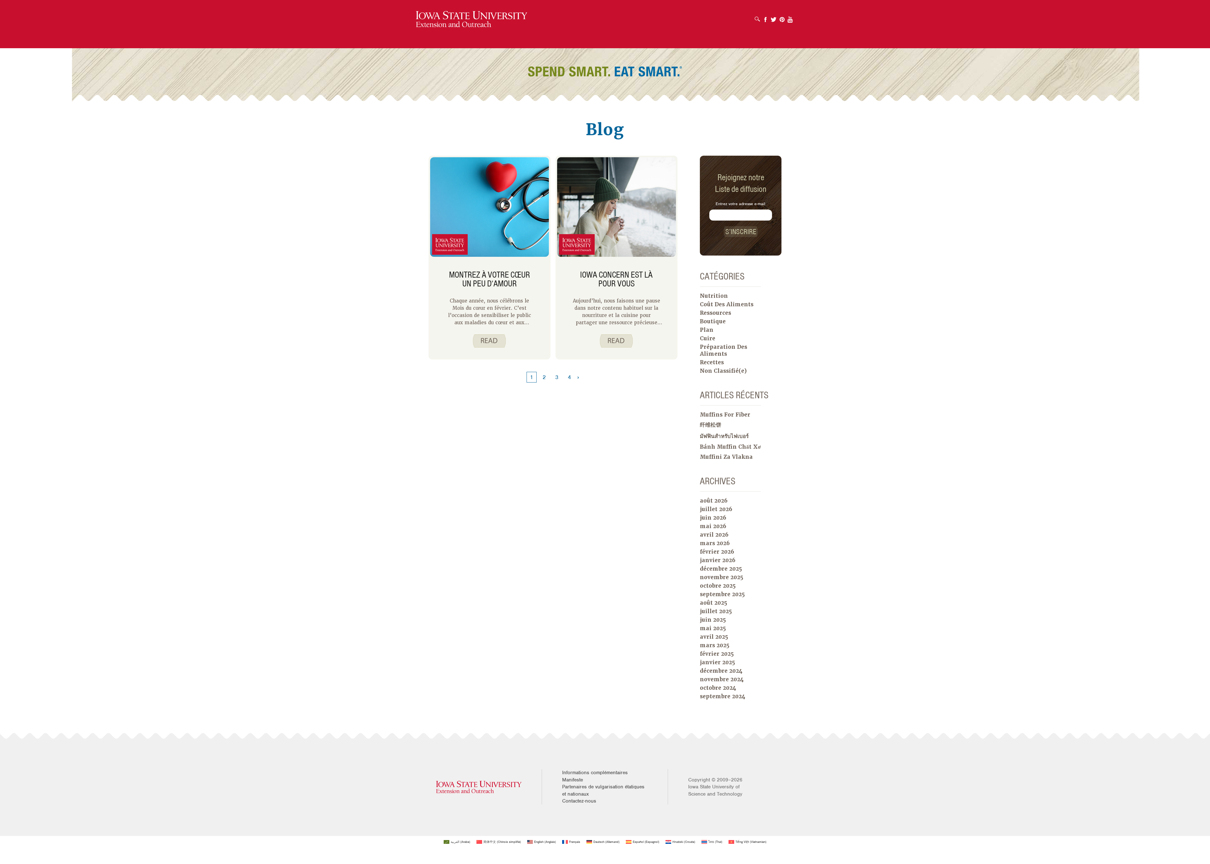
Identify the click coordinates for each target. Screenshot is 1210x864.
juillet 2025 (716, 611)
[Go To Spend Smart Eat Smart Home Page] (471, 19)
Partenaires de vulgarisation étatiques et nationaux (603, 790)
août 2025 (713, 602)
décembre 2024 (721, 670)
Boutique (713, 321)
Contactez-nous (579, 801)
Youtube (790, 17)
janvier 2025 (717, 662)
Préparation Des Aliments (723, 350)
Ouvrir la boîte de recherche (759, 17)
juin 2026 (713, 517)
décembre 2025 (721, 568)
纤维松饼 (710, 424)
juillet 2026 (716, 509)
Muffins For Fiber (725, 414)
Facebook (765, 17)
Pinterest (782, 17)
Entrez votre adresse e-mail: (741, 203)
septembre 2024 (722, 696)
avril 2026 (714, 534)
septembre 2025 (722, 594)
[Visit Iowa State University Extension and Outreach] (478, 787)
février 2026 (717, 551)
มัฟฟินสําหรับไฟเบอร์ (724, 436)
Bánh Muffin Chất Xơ (730, 446)
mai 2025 (713, 628)
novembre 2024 (722, 679)
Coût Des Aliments (726, 304)
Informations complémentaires (595, 772)
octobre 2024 (718, 687)
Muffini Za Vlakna (726, 456)
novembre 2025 (721, 577)
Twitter (773, 17)
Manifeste (572, 780)
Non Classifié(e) (723, 370)
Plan (706, 329)
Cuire (707, 338)
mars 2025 (714, 645)
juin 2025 (713, 619)
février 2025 (717, 653)
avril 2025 (714, 636)
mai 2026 (713, 526)
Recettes (712, 362)
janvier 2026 (717, 560)
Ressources (715, 312)
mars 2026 (715, 543)
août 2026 (714, 500)
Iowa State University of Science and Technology (715, 790)
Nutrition (714, 295)
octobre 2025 (718, 585)
